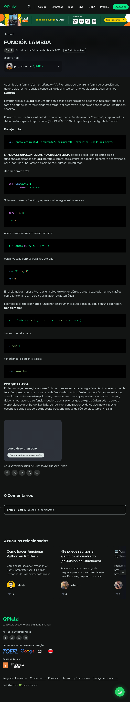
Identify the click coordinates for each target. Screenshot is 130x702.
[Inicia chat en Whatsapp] (120, 692)
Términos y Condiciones (76, 678)
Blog (71, 6)
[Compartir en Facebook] (7, 473)
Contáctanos (38, 678)
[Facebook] (5, 637)
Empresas (57, 6)
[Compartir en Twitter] (15, 473)
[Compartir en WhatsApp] (29, 473)
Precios (104, 6)
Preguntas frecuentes (15, 678)
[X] (12, 637)
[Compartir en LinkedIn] (22, 473)
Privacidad (54, 678)
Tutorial (9, 33)
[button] (65, 20)
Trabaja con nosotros (105, 678)
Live (81, 6)
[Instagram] (19, 637)
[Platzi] (10, 7)
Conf (92, 6)
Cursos (42, 6)
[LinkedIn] (25, 637)
